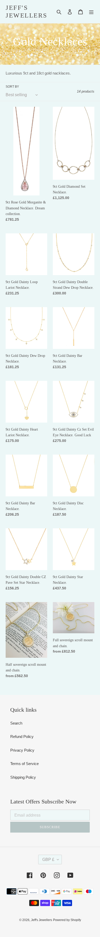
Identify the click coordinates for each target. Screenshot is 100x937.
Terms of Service (24, 763)
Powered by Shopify (67, 920)
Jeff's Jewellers (26, 11)
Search (16, 723)
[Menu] (91, 11)
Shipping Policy (23, 777)
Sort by (12, 86)
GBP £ (48, 859)
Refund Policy (22, 736)
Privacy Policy (22, 750)
